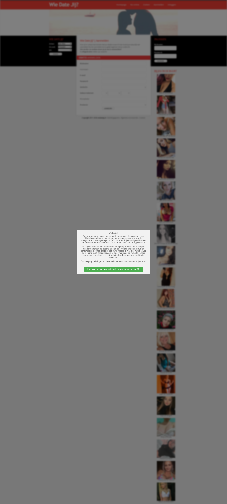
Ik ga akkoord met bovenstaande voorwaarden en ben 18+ (114, 269)
